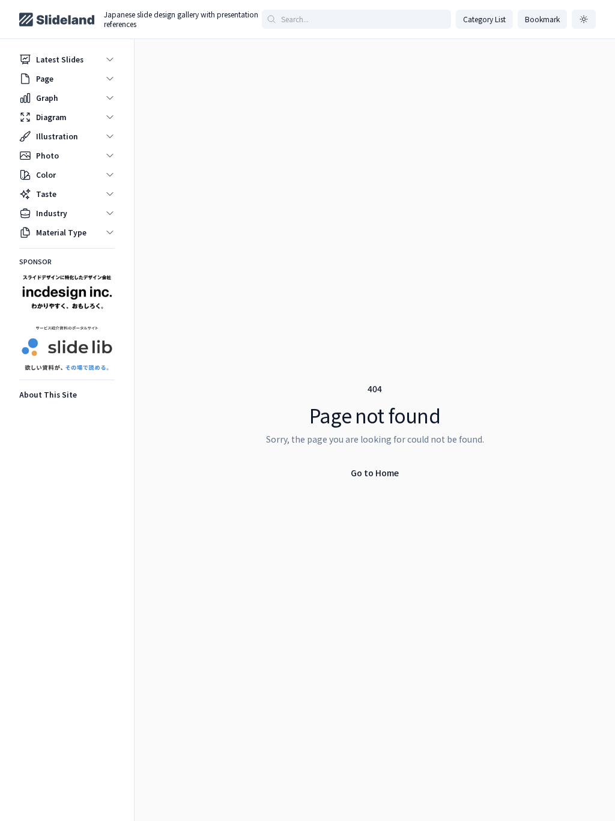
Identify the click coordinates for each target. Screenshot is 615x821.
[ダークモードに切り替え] (584, 19)
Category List (484, 19)
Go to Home (375, 473)
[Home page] (56, 19)
